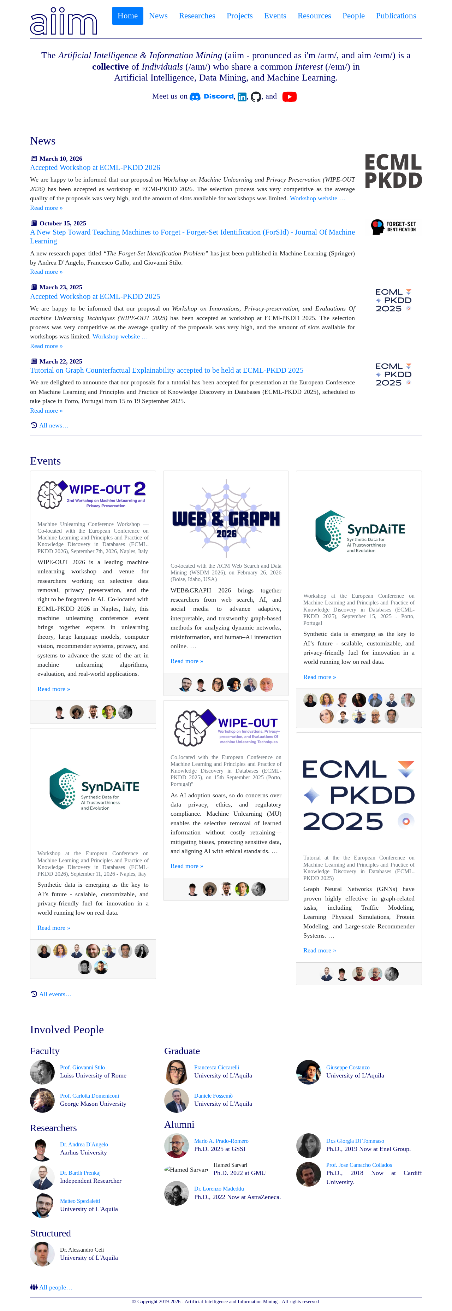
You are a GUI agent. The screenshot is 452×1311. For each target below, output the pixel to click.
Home (128, 15)
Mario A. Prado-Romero (221, 1141)
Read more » (46, 207)
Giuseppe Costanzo (348, 1067)
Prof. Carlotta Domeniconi (89, 1096)
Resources (314, 15)
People (354, 15)
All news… (54, 425)
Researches (197, 15)
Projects (240, 15)
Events (275, 15)
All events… (55, 994)
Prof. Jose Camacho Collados (359, 1165)
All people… (55, 1287)
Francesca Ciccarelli (216, 1067)
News (158, 15)
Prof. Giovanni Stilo (82, 1067)
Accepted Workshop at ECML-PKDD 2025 (95, 296)
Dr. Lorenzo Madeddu (219, 1189)
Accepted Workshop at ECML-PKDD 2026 (95, 167)
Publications (396, 15)
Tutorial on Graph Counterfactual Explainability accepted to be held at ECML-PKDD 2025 (167, 370)
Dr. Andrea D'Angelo (84, 1144)
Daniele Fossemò (213, 1096)
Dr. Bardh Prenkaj (80, 1173)
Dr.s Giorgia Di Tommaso (355, 1141)
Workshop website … (317, 198)
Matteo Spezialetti (80, 1201)
